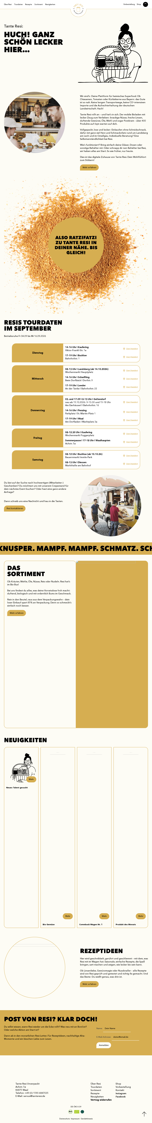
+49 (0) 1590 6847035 (36, 1093)
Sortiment (38, 4)
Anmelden (104, 1045)
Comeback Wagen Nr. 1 (90, 924)
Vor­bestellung (123, 1086)
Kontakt (120, 1090)
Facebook (121, 1096)
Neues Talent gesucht (17, 787)
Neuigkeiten (50, 4)
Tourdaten (18, 4)
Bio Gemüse (49, 924)
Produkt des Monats (126, 924)
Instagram (121, 1093)
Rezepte (28, 4)
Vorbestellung (129, 4)
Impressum (75, 1119)
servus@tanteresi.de (34, 1096)
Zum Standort (132, 349)
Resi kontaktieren (15, 508)
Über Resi (8, 4)
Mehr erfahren (89, 167)
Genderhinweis (87, 1119)
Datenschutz (64, 1119)
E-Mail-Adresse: (103, 1037)
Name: (99, 1028)
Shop (139, 4)
